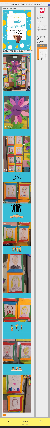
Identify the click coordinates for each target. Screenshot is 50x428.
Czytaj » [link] (38, 18)
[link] (49, 5)
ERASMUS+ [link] (28, 3)
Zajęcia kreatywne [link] (41, 3)
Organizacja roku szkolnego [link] (14, 3)
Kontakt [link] (38, 4)
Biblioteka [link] (34, 4)
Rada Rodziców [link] (20, 4)
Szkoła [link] (7, 3)
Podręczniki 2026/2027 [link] (41, 17)
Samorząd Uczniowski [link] (13, 4)
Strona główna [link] (3, 3)
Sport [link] (36, 3)
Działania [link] (32, 3)
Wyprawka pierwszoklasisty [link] (42, 29)
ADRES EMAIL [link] (9, 421)
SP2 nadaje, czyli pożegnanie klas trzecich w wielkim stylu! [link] (42, 37)
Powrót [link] (4, 415)
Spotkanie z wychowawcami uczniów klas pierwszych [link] (42, 26)
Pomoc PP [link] (25, 4)
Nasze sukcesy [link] (22, 3)
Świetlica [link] (29, 4)
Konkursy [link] (46, 3)
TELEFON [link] (40, 421)
